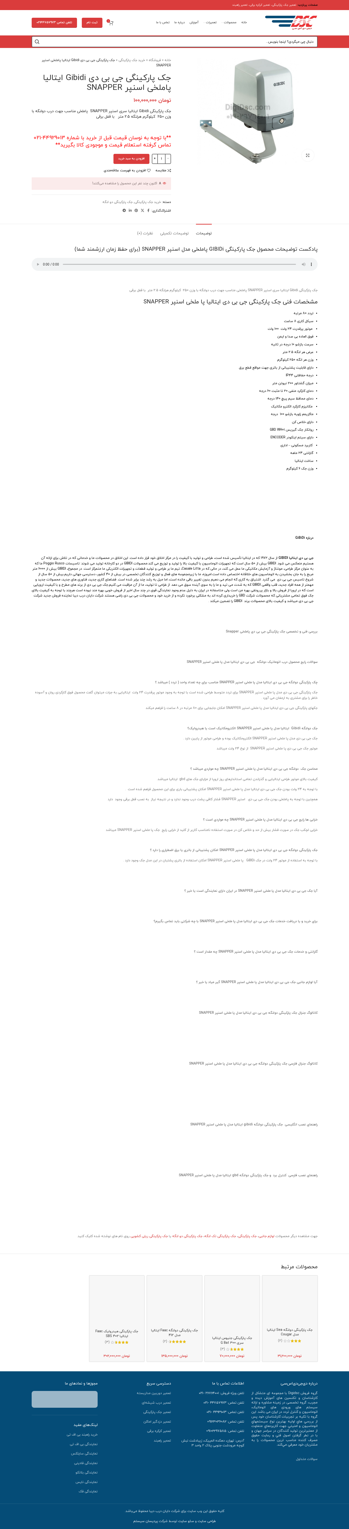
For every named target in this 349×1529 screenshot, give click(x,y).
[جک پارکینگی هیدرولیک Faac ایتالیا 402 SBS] (117, 1303)
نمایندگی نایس (87, 1482)
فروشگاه (155, 60)
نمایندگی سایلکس (84, 1453)
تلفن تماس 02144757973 (54, 22)
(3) (222, 1349)
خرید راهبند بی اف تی (82, 1434)
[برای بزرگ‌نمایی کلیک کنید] (308, 155)
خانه (168, 60)
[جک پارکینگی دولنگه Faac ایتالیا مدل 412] (174, 1302)
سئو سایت (186, 1521)
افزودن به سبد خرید (131, 158)
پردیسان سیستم (145, 1521)
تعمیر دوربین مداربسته (154, 1393)
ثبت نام (92, 22)
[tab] (204, 231)
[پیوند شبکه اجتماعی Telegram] (124, 210)
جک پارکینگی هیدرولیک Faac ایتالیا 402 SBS (116, 1333)
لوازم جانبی (266, 1236)
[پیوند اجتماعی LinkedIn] (130, 210)
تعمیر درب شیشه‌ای (156, 1403)
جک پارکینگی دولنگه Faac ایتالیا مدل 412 (174, 1333)
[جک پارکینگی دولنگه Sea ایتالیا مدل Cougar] (290, 1302)
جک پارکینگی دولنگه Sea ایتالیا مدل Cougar (290, 1332)
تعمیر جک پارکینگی (284, 5)
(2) (280, 1341)
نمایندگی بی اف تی (84, 1444)
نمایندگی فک (88, 1491)
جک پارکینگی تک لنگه (220, 1236)
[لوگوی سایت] (291, 22)
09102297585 (216, 1431)
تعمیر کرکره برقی (259, 5)
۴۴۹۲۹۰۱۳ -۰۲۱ (216, 1412)
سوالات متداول (307, 1459)
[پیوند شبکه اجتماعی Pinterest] (136, 210)
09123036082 (216, 1421)
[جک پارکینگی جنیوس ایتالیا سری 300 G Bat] (232, 1306)
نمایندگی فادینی (86, 1463)
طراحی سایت (207, 1521)
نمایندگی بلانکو (87, 1472)
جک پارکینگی (247, 1236)
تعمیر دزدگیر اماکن (157, 1421)
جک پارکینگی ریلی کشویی (149, 1236)
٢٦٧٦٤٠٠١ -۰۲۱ (209, 1393)
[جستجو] (37, 41)
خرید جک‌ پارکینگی (131, 60)
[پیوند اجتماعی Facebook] (148, 210)
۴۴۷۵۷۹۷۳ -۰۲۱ (214, 1403)
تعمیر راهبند (240, 5)
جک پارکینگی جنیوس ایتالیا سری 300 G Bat (232, 1340)
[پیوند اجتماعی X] (142, 210)
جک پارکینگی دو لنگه (117, 202)
